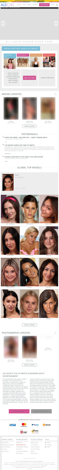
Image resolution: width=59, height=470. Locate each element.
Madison (48, 303)
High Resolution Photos (8, 444)
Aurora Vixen (29, 303)
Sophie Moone (29, 240)
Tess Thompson (10, 209)
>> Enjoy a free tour (47, 78)
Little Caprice (29, 209)
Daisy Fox (48, 240)
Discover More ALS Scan (41, 411)
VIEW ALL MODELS (29, 325)
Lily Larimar (48, 121)
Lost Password (34, 444)
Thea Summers (10, 272)
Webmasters (19, 442)
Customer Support (35, 447)
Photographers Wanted (22, 447)
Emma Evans (10, 240)
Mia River (48, 272)
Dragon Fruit (29, 121)
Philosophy (19, 449)
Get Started (44, 4)
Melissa (29, 272)
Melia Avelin (48, 209)
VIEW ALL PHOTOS (29, 365)
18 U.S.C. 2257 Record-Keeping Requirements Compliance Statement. (29, 461)
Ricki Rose (47, 348)
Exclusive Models (6, 447)
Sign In (53, 4)
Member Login (34, 442)
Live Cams (4, 449)
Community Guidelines (22, 451)
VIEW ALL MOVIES (29, 126)
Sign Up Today (29, 78)
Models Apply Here (21, 444)
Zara (17, 175)
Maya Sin (11, 121)
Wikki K (10, 303)
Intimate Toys (5, 451)
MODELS (29, 4)
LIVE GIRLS (35, 4)
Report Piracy (34, 453)
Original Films (5, 442)
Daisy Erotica (11, 360)
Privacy (32, 451)
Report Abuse (19, 453)
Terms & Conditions (35, 449)
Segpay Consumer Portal (38, 467)
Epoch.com (44, 465)
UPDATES (19, 4)
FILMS (24, 4)
